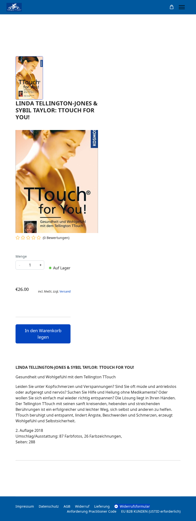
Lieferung (102, 506)
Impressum (25, 506)
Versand (65, 291)
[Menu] (182, 7)
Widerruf (82, 506)
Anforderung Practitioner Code (91, 511)
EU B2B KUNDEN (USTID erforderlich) (150, 511)
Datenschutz (49, 506)
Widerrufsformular (135, 506)
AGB (67, 506)
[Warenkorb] (171, 7)
